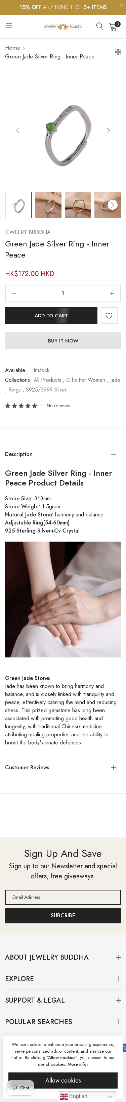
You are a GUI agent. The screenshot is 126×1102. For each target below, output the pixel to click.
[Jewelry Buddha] (63, 26)
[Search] (100, 26)
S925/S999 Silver (46, 390)
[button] (108, 130)
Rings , (16, 390)
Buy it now (63, 341)
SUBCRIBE (63, 915)
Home (12, 48)
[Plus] (112, 293)
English (77, 1096)
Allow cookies (63, 1080)
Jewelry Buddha (28, 232)
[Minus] (14, 293)
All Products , (49, 380)
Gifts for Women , (87, 380)
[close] (121, 6)
